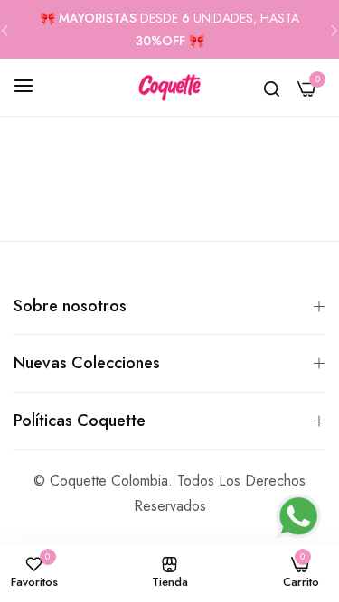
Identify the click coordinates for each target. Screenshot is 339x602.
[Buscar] (271, 87)
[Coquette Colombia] (169, 87)
